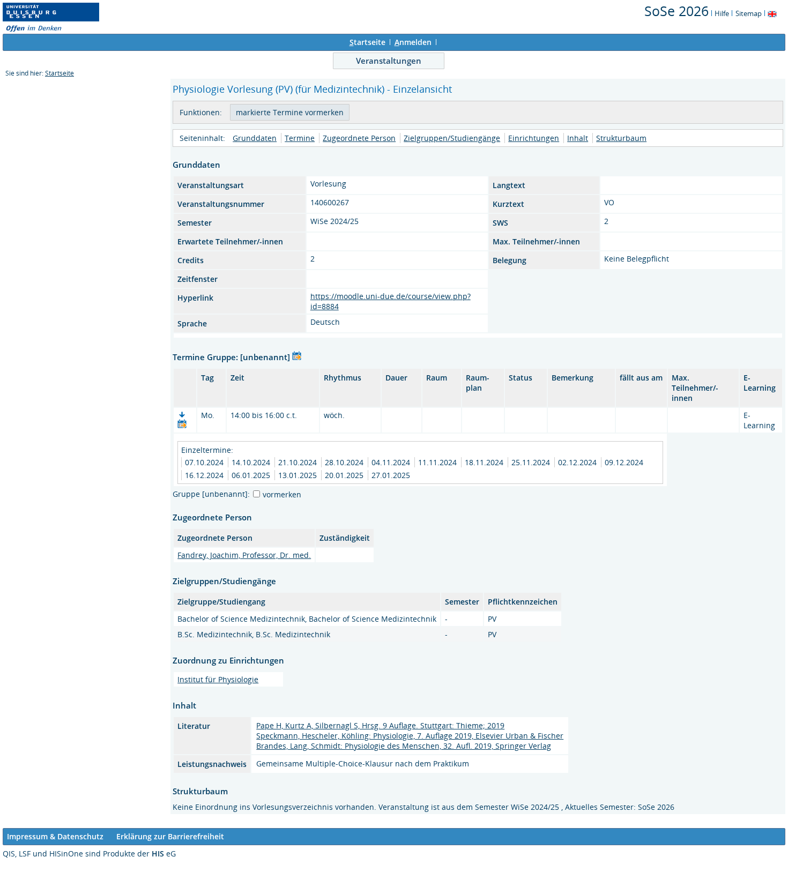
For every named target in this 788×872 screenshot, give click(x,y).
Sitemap (748, 13)
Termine (300, 138)
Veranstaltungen (388, 60)
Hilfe (722, 13)
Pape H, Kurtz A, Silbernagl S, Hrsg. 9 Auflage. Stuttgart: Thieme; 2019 (380, 725)
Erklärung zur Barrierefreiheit (170, 836)
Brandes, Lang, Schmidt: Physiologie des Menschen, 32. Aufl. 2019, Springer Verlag (403, 746)
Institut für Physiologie (217, 679)
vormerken (282, 494)
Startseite (59, 73)
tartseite (367, 42)
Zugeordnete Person (359, 138)
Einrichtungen (533, 138)
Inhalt (577, 138)
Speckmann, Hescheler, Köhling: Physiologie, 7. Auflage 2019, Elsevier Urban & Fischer (409, 736)
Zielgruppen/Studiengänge (452, 138)
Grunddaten (255, 138)
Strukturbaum (621, 138)
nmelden (413, 42)
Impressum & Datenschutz (55, 836)
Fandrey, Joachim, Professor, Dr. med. (244, 555)
